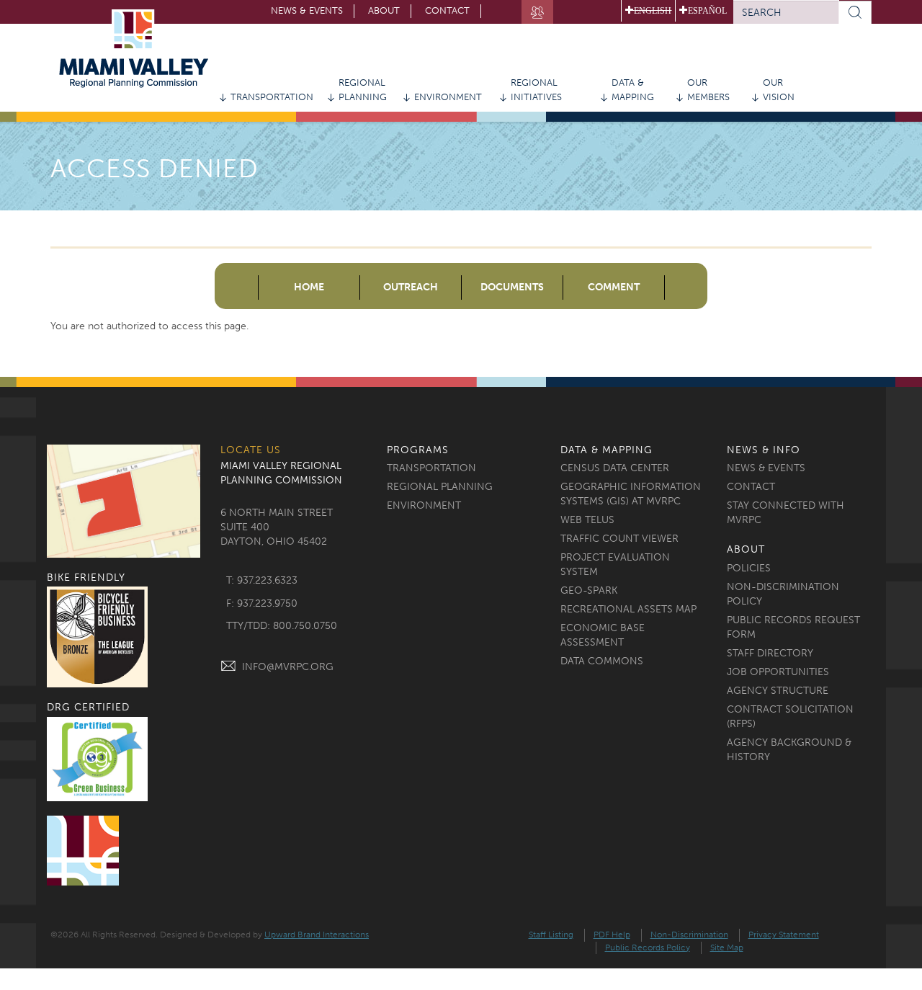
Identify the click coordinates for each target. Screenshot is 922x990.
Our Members (708, 89)
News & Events (307, 10)
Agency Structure (777, 690)
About (384, 10)
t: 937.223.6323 (261, 580)
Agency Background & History (789, 749)
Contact (447, 10)
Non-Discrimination (689, 934)
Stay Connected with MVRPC (785, 512)
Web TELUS (587, 520)
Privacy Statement (783, 934)
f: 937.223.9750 (261, 603)
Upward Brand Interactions (316, 934)
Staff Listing (551, 934)
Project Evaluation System (615, 564)
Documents (512, 287)
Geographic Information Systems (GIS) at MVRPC (630, 494)
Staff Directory (770, 653)
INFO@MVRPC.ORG (288, 667)
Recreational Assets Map (628, 609)
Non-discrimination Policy (783, 594)
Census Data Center (614, 468)
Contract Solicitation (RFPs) (790, 716)
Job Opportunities (778, 672)
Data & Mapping (633, 89)
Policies (749, 568)
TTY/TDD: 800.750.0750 (281, 626)
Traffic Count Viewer (619, 538)
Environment (448, 97)
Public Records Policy (647, 947)
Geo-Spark (588, 590)
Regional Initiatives (536, 89)
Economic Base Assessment (602, 635)
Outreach (410, 287)
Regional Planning (363, 89)
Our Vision (779, 89)
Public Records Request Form (793, 627)
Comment (614, 287)
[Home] (138, 49)
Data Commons (601, 661)
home (309, 287)
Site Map (726, 947)
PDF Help (612, 934)
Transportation (271, 97)
